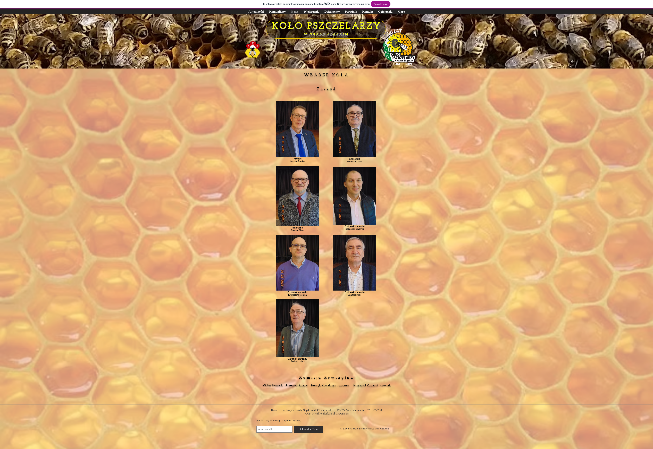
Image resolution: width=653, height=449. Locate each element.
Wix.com (384, 428)
